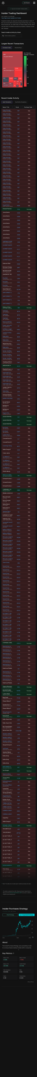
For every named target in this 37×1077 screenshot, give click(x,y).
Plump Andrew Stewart (8, 712)
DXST (18, 771)
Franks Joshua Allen (8, 325)
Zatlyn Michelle (6, 110)
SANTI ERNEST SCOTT (8, 292)
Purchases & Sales (7, 47)
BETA (18, 311)
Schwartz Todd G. (7, 825)
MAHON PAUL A (7, 646)
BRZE (18, 337)
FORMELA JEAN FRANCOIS (8, 810)
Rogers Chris (6, 413)
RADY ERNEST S (7, 766)
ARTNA (18, 833)
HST (18, 803)
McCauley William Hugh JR (8, 785)
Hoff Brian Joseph (7, 329)
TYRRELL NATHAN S (8, 803)
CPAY (18, 278)
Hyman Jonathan (7, 351)
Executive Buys (18, 47)
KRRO (18, 811)
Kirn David (5, 427)
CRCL (18, 399)
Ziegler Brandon (7, 796)
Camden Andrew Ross (8, 332)
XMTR (18, 756)
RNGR (18, 800)
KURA (18, 727)
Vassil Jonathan (7, 774)
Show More (31, 982)
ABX (18, 785)
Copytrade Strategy (27, 914)
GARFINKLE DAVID (7, 241)
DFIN (18, 749)
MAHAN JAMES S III (8, 734)
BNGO (18, 694)
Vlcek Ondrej (6, 562)
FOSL (18, 209)
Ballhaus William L (7, 529)
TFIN (18, 395)
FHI (18, 512)
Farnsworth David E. (8, 522)
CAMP (18, 479)
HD (18, 782)
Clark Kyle (5, 310)
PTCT (18, 245)
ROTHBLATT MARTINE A (8, 613)
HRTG (18, 388)
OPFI (18, 825)
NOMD (18, 690)
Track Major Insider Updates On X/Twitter (11, 18)
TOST (18, 774)
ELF (18, 326)
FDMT (18, 428)
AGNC (18, 406)
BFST (18, 446)
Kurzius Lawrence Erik (8, 865)
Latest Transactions (7, 102)
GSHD (18, 213)
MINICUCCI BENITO (8, 475)
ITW (19, 293)
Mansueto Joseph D (8, 537)
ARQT (18, 402)
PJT (19, 439)
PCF (19, 417)
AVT (18, 793)
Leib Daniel (5, 748)
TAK (18, 712)
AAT (18, 767)
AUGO (18, 322)
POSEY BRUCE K (7, 373)
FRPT (18, 457)
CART (18, 413)
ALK (19, 475)
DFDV (18, 716)
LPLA (18, 391)
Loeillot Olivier (6, 435)
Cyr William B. (6, 456)
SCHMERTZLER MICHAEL (8, 245)
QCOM (18, 289)
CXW (18, 242)
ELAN (18, 865)
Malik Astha (6, 336)
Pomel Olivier (6, 566)
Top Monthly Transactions (21, 102)
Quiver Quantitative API (15, 892)
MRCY (18, 497)
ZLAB (18, 869)
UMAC (18, 329)
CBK (18, 307)
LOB (18, 734)
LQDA (18, 720)
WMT (18, 267)
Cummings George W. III (8, 445)
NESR (18, 205)
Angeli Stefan (6, 205)
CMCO (18, 643)
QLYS (18, 373)
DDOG (18, 566)
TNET (18, 362)
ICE (18, 752)
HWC (18, 369)
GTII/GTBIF (18, 731)
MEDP (18, 275)
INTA (18, 822)
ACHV (18, 745)
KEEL (18, 687)
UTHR (18, 614)
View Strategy (10, 914)
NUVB (18, 519)
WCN (18, 271)
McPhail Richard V (7, 781)
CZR (18, 789)
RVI (18, 669)
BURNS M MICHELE (7, 398)
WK (18, 796)
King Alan (5, 278)
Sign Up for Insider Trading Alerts (18, 9)
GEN (18, 563)
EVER (18, 450)
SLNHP (18, 701)
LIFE (19, 836)
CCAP (18, 778)
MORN (18, 537)
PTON (18, 698)
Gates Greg (5, 391)
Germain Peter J (7, 511)
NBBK (18, 490)
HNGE (18, 264)
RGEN (18, 435)
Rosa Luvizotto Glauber (8, 321)
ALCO (18, 366)
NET (18, 111)
